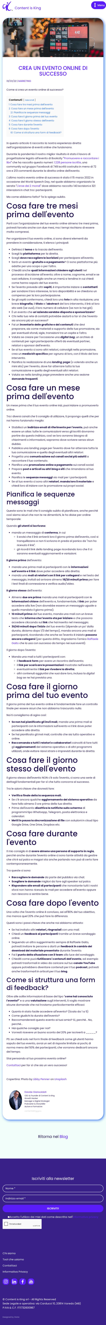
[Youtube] (32, 1281)
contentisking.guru (33, 1111)
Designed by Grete (11, 1317)
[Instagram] (7, 1281)
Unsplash (60, 1079)
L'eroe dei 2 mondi (28, 186)
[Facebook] (23, 1281)
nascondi (29, 100)
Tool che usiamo (13, 1259)
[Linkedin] (15, 1281)
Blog (64, 1136)
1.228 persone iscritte (67, 162)
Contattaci (13, 1065)
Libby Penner (41, 1079)
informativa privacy (85, 1217)
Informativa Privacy (15, 1272)
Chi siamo (9, 1253)
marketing (24, 81)
